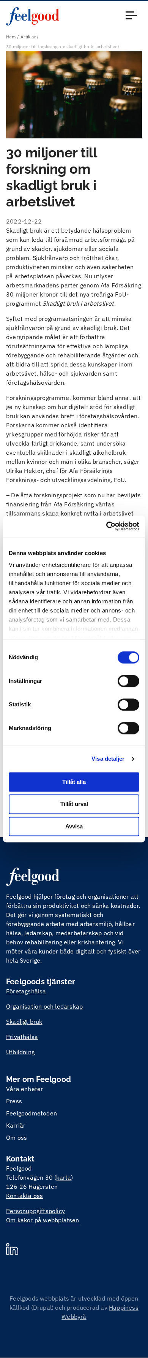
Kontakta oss (24, 1195)
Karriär (15, 1125)
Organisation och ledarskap (44, 1006)
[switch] (128, 681)
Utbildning (20, 1052)
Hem (11, 37)
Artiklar (28, 37)
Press (14, 1101)
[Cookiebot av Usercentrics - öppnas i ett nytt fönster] (106, 526)
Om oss (16, 1137)
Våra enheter (24, 1089)
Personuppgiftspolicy (35, 1211)
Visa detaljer (107, 758)
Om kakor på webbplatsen (42, 1220)
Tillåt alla (74, 782)
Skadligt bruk (24, 1021)
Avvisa (74, 826)
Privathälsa (22, 1037)
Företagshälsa (26, 991)
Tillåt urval (74, 804)
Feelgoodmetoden (31, 1113)
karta (63, 1177)
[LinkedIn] (12, 1250)
